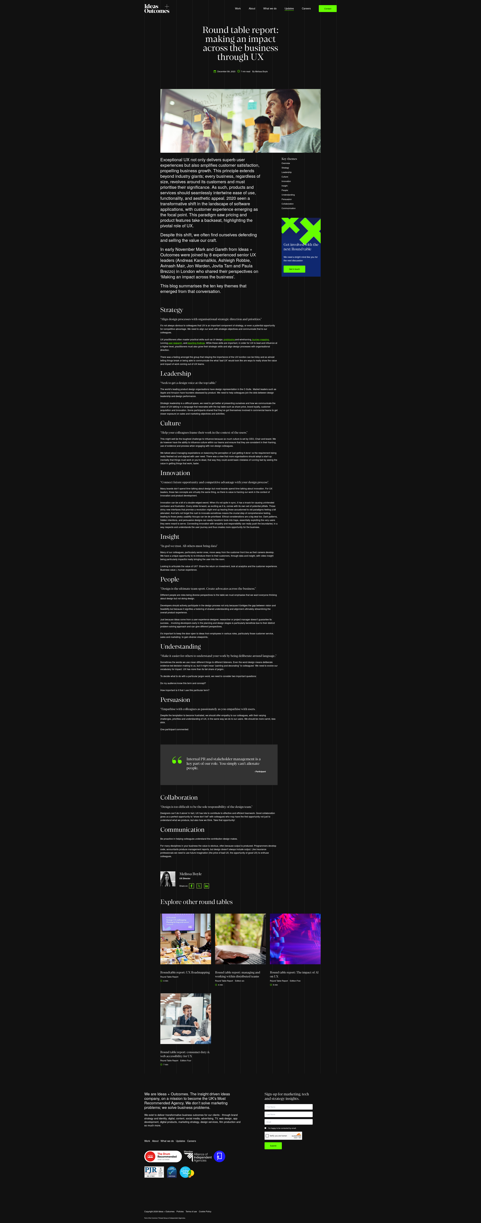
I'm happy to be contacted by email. (282, 1128)
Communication (289, 208)
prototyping (229, 339)
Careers (191, 1141)
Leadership (287, 172)
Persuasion (287, 199)
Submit (273, 1145)
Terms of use (191, 1211)
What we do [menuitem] (270, 8)
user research (175, 342)
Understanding (288, 194)
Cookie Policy (205, 1211)
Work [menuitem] (238, 8)
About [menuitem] (252, 8)
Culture (285, 176)
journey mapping (260, 339)
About (155, 1141)
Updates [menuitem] (289, 8)
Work (147, 1141)
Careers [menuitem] (306, 8)
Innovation (286, 181)
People (285, 190)
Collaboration (288, 203)
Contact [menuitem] (327, 8)
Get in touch (294, 269)
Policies (180, 1211)
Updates (180, 1141)
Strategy (285, 167)
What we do (167, 1141)
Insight (285, 185)
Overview (286, 163)
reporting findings (196, 342)
